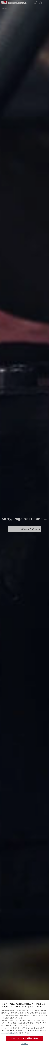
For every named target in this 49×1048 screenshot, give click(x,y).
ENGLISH (24, 1044)
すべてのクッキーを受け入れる (24, 1038)
